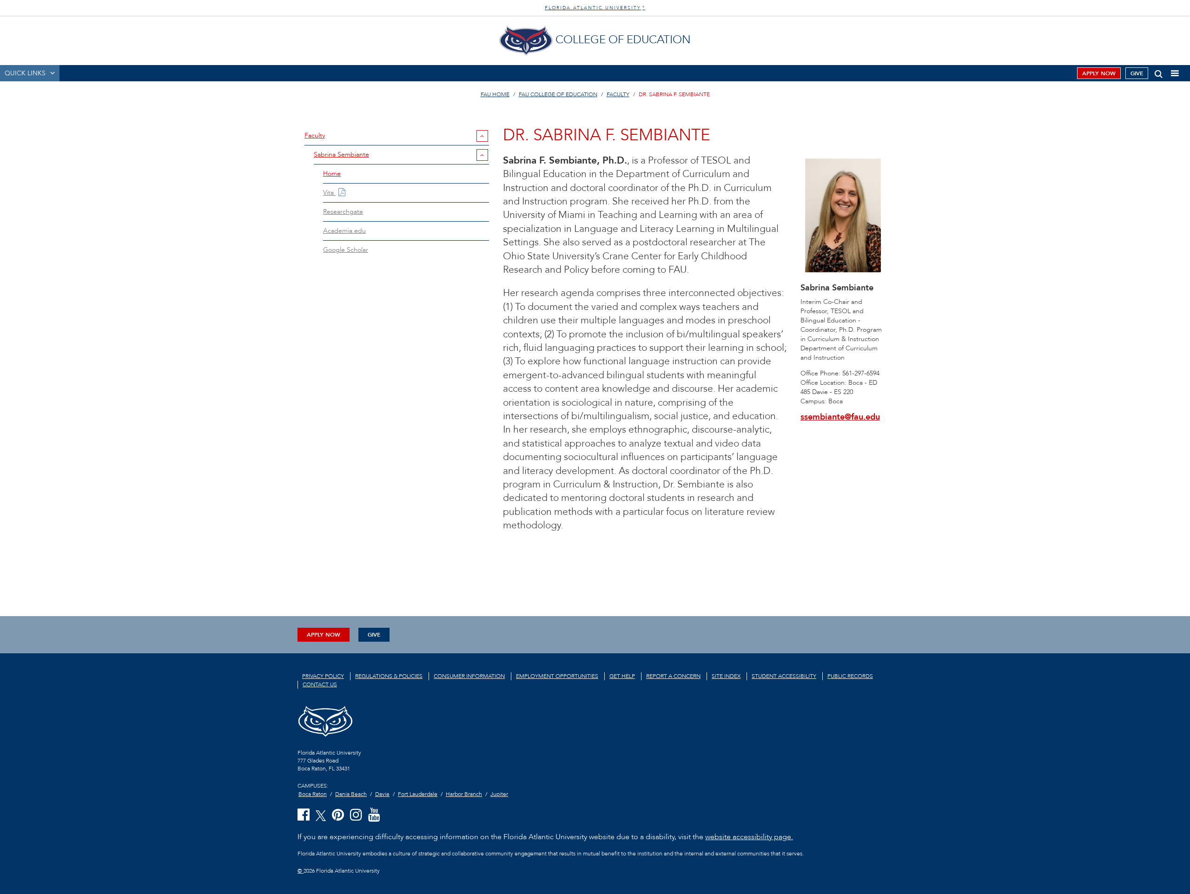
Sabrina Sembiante (341, 154)
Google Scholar (345, 249)
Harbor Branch (464, 794)
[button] (1158, 72)
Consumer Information (469, 676)
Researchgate (343, 211)
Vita (329, 192)
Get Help (622, 676)
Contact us (320, 684)
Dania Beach (351, 794)
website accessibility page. (749, 837)
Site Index (726, 676)
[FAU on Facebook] (304, 815)
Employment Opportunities (557, 676)
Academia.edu (344, 230)
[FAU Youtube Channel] (374, 815)
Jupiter (499, 794)
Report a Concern (673, 676)
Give (1136, 73)
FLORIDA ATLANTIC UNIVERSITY (595, 8)
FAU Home (495, 94)
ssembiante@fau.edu (840, 417)
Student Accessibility (784, 676)
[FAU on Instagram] (356, 815)
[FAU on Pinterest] (338, 815)
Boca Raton (312, 794)
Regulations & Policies (389, 676)
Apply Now (1099, 73)
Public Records (850, 676)
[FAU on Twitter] (321, 814)
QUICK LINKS (25, 73)
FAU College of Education (558, 94)
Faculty (618, 94)
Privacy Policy (323, 676)
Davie (382, 794)
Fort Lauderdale (417, 794)
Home (332, 173)
